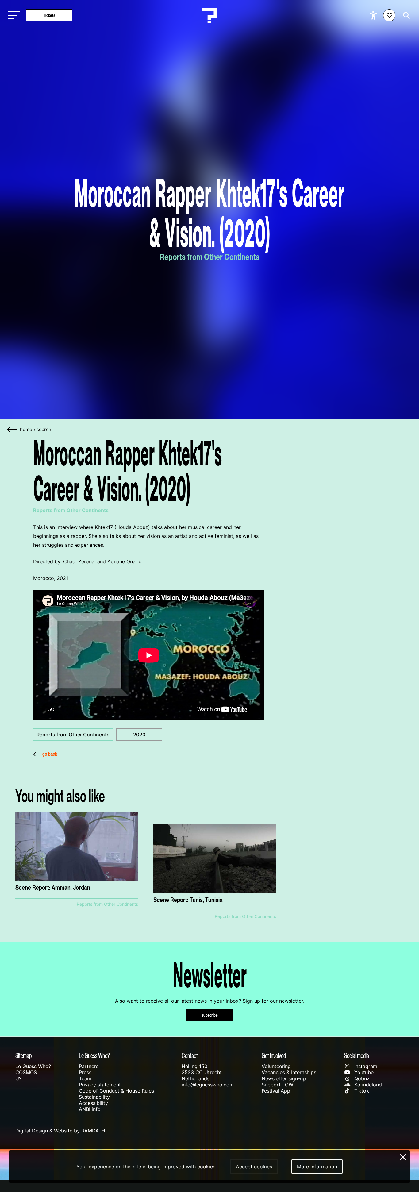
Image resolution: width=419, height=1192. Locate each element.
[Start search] (404, 15)
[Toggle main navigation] (12, 15)
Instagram (365, 1066)
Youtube (363, 1072)
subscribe (210, 1015)
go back (49, 754)
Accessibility (93, 1103)
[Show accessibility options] (374, 15)
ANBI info (90, 1109)
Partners (88, 1066)
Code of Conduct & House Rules (116, 1091)
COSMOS (26, 1072)
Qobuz (361, 1078)
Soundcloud (367, 1085)
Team (85, 1078)
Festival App (276, 1091)
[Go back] (12, 429)
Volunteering (276, 1066)
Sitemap (23, 1055)
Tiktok (361, 1091)
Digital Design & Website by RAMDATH (60, 1131)
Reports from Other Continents (73, 734)
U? (18, 1078)
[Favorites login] (389, 15)
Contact (190, 1055)
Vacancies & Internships (289, 1072)
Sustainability (94, 1097)
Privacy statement (100, 1085)
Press (85, 1072)
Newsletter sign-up (284, 1078)
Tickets (49, 15)
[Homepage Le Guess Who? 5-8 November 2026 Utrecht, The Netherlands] (209, 15)
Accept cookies (254, 1166)
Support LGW (277, 1085)
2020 (139, 734)
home (26, 429)
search (44, 429)
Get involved (274, 1055)
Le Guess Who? (33, 1066)
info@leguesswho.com (208, 1085)
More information (317, 1166)
